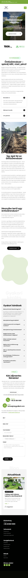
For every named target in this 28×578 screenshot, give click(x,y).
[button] (5, 26)
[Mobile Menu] (25, 8)
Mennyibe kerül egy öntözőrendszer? (12, 329)
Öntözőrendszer (7, 544)
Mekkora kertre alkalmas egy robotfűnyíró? (10, 345)
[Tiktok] (9, 565)
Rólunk (5, 555)
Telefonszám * (6, 430)
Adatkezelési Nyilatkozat (14, 412)
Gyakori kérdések (7, 533)
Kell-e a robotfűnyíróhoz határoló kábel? (12, 350)
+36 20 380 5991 (6, 1)
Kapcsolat (6, 557)
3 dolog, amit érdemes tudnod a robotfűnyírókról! (13, 495)
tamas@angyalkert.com (16, 406)
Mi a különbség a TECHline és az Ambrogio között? (11, 356)
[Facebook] (5, 565)
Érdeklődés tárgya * (8, 436)
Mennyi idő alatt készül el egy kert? (12, 309)
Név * (4, 418)
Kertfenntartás (7, 548)
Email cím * (5, 424)
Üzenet (4, 442)
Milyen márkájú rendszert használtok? (9, 339)
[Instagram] (7, 565)
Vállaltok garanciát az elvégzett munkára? (11, 325)
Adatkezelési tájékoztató (9, 535)
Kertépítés (6, 542)
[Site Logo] (6, 7)
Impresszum (6, 531)
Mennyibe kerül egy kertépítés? (11, 320)
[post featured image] (14, 483)
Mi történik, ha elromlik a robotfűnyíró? (9, 361)
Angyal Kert (10, 506)
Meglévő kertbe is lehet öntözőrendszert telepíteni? (10, 334)
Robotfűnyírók (9, 491)
